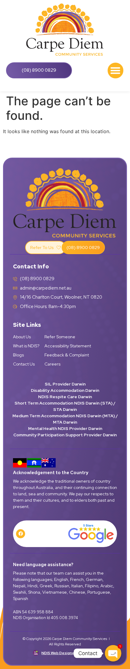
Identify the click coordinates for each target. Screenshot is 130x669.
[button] (115, 70)
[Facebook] (20, 533)
